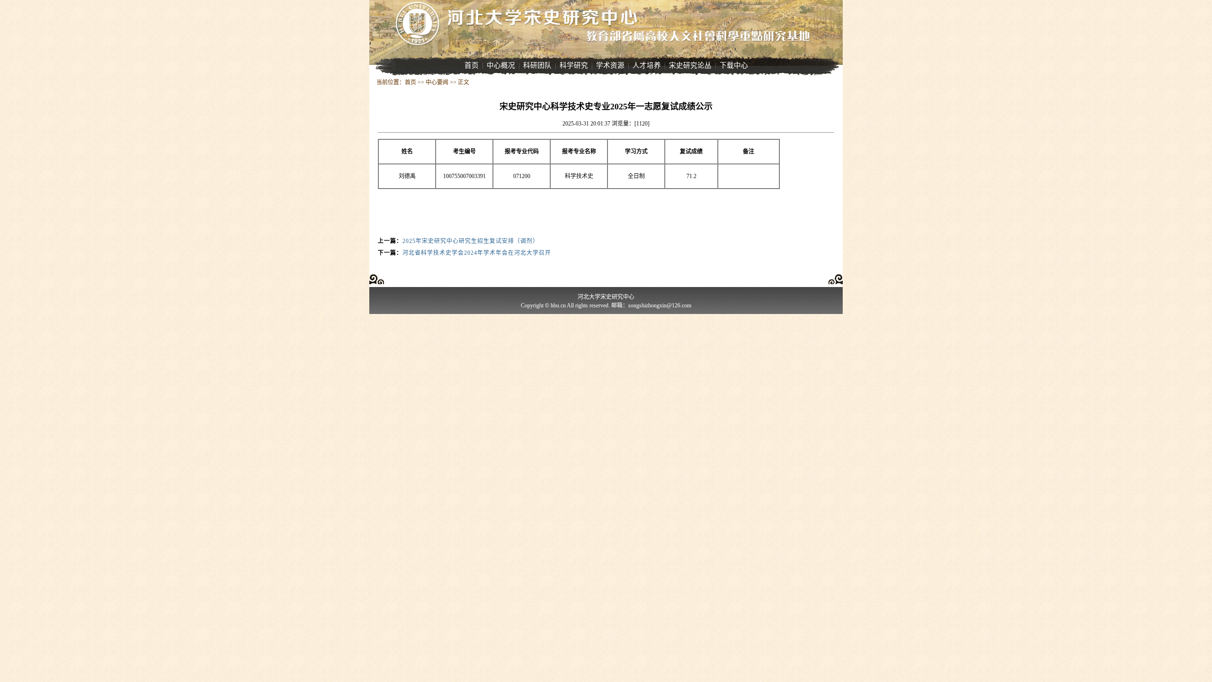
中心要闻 (437, 82)
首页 (410, 82)
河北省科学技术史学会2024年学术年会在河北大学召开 (476, 253)
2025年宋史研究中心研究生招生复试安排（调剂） (470, 241)
